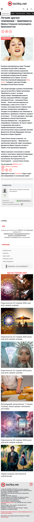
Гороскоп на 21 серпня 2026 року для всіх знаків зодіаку (16, 371)
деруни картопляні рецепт (9, 230)
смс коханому (24, 237)
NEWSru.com (17, 164)
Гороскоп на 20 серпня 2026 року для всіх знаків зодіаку (16, 441)
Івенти (28, 13)
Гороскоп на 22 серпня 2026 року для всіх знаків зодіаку (16, 337)
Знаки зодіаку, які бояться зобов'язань (13, 474)
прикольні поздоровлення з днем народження (17, 234)
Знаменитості (6, 13)
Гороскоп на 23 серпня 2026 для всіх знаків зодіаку (16, 304)
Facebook (18, 173)
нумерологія (17, 232)
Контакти (5, 253)
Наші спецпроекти (8, 261)
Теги (3, 226)
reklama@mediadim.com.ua (7, 502)
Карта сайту (6, 256)
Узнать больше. (5, 517)
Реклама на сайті (8, 258)
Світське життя (20, 13)
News (12, 13)
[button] (27, 8)
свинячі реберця (11, 237)
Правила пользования (6, 511)
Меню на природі (25, 230)
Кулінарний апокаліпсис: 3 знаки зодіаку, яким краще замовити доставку (16, 406)
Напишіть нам (7, 250)
